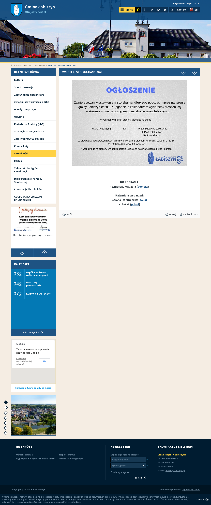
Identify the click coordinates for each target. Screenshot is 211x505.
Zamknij (200, 499)
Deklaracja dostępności (71, 458)
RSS (165, 10)
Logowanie (178, 3)
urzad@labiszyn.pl (175, 470)
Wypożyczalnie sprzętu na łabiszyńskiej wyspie (40, 458)
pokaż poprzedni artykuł (22, 252)
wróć (69, 214)
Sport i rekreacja (23, 87)
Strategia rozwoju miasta (29, 131)
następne (6, 403)
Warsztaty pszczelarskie (33, 284)
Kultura (18, 79)
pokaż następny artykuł (44, 252)
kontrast (138, 10)
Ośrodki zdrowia (24, 454)
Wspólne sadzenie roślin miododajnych (37, 274)
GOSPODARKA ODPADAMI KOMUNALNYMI (28, 198)
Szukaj (172, 10)
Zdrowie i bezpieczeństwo (29, 94)
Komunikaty (21, 146)
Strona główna (11, 65)
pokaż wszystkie (30, 332)
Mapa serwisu (145, 10)
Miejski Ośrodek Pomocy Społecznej (28, 180)
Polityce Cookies (71, 502)
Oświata (19, 116)
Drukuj (172, 214)
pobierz (143, 186)
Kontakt (181, 9)
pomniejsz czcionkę (151, 10)
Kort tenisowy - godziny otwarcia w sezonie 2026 (33, 235)
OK (44, 361)
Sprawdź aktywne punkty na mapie (33, 387)
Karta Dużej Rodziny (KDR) (29, 124)
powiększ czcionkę (158, 10)
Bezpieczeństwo (67, 454)
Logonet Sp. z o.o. (191, 489)
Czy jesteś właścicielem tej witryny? (24, 361)
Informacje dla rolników (28, 189)
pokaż (143, 200)
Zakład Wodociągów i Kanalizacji (26, 170)
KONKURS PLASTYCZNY (38, 293)
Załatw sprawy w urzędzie (29, 138)
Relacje (18, 160)
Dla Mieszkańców (23, 65)
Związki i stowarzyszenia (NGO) (32, 102)
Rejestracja (193, 3)
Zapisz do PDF (190, 214)
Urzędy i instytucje (25, 109)
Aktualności (40, 65)
